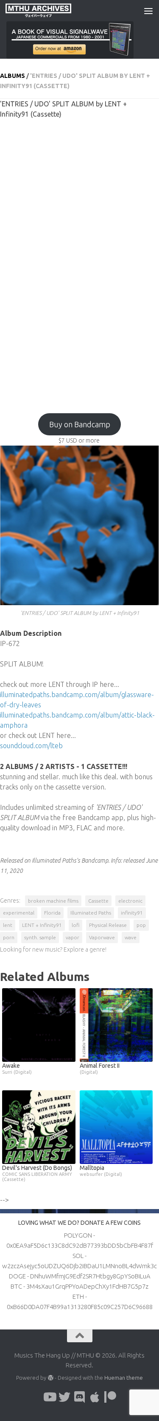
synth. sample (40, 937)
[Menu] (148, 10)
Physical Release (108, 925)
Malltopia (101, 1170)
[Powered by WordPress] (50, 1378)
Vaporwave (102, 937)
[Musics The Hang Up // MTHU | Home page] (49, 10)
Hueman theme (123, 1378)
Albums (12, 75)
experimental (18, 912)
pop (141, 925)
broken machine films (53, 900)
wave (131, 937)
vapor (72, 937)
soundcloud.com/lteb (31, 745)
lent (7, 925)
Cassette (98, 900)
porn (8, 937)
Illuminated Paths (90, 912)
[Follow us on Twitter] (64, 1397)
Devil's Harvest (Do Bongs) (37, 1173)
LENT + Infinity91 (42, 925)
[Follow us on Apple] (95, 1397)
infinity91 (132, 912)
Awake (17, 1068)
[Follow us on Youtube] (49, 1397)
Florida (52, 912)
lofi (75, 925)
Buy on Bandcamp (79, 424)
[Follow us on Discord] (80, 1397)
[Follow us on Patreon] (110, 1397)
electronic (130, 900)
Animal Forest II (100, 1068)
